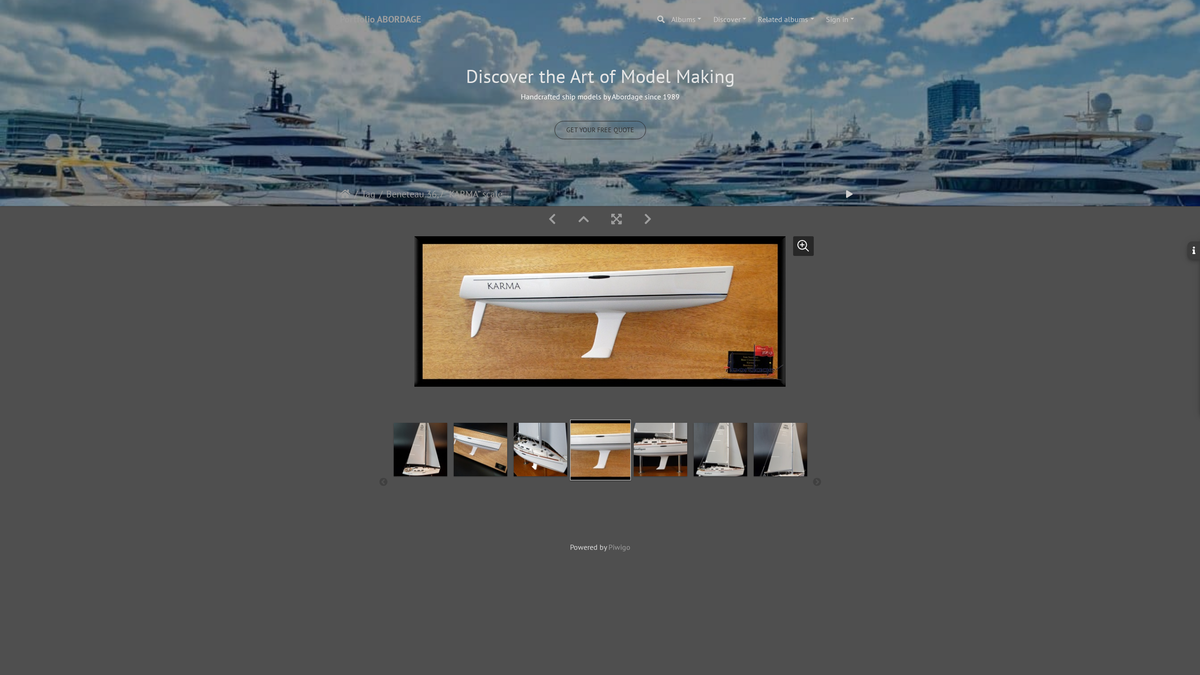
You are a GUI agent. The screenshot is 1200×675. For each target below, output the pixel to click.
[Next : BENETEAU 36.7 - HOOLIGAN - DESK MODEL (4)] (648, 219)
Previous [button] (383, 482)
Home (345, 194)
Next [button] (817, 482)
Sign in (837, 19)
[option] (420, 480)
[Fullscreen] (616, 219)
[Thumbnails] (583, 219)
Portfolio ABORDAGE (380, 19)
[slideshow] (849, 194)
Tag (368, 194)
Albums (683, 19)
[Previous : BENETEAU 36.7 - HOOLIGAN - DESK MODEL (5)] (552, 219)
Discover (727, 19)
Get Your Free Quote (600, 130)
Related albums (783, 19)
